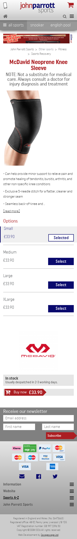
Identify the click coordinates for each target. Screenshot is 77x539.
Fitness (62, 49)
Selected (61, 238)
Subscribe (54, 435)
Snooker (37, 25)
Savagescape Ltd (49, 535)
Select (61, 262)
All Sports (15, 25)
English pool (60, 25)
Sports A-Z (11, 497)
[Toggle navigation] (72, 16)
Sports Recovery (41, 53)
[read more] (11, 211)
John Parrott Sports (22, 49)
